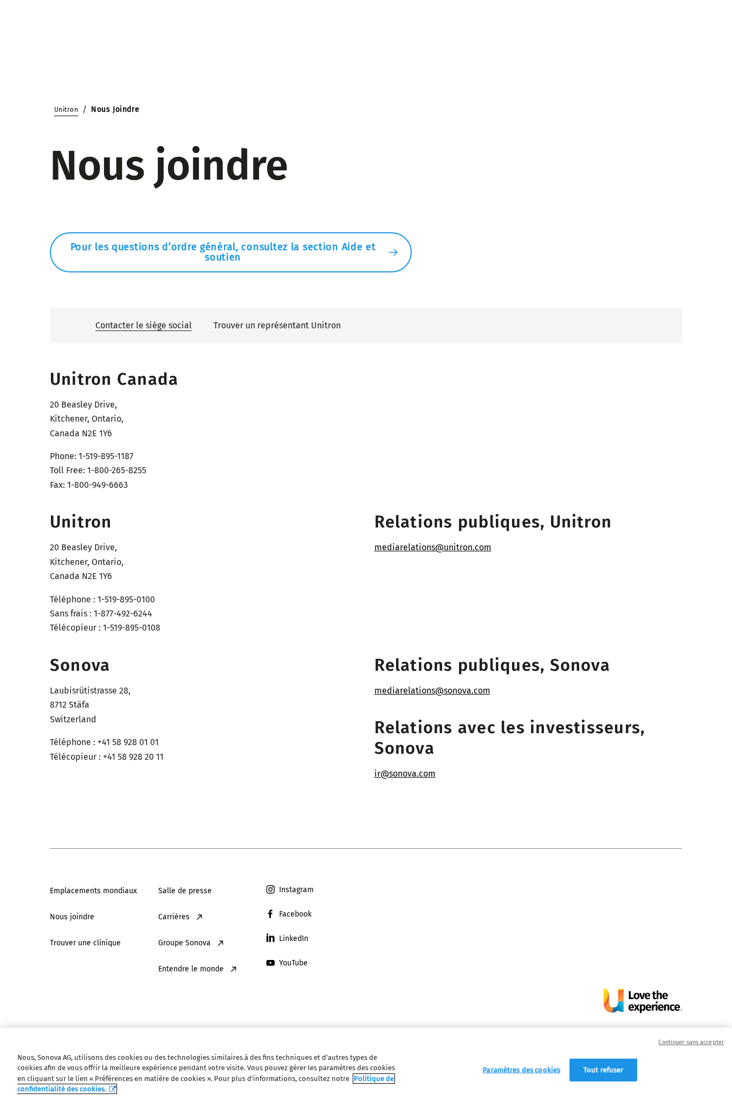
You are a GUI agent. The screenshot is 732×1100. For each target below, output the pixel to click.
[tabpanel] (366, 572)
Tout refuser (604, 1070)
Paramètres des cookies (521, 1070)
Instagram (296, 889)
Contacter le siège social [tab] (143, 325)
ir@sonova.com (405, 773)
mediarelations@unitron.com (432, 547)
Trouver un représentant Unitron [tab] (277, 325)
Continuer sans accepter (691, 1042)
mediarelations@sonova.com (432, 690)
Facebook (295, 914)
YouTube (293, 963)
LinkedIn (293, 938)
